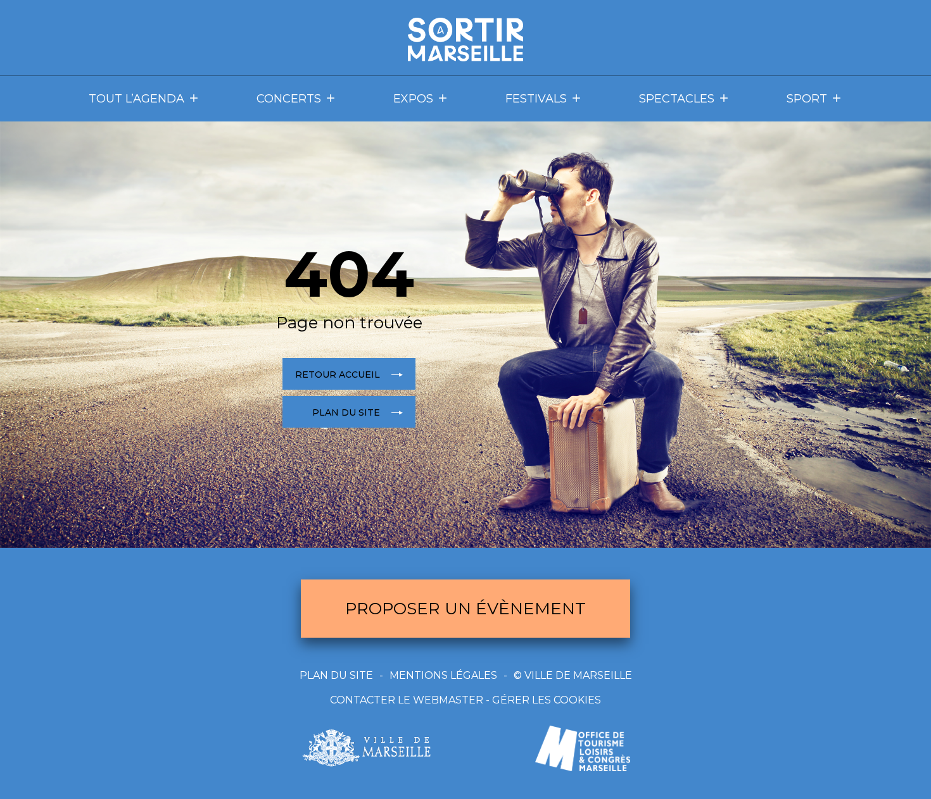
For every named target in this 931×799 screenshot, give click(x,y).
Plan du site (336, 675)
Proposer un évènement (465, 608)
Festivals (536, 99)
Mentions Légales (443, 675)
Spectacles (676, 99)
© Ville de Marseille (573, 675)
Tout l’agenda (136, 99)
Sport (807, 99)
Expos (413, 99)
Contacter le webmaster (406, 700)
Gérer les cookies (546, 700)
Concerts (288, 99)
